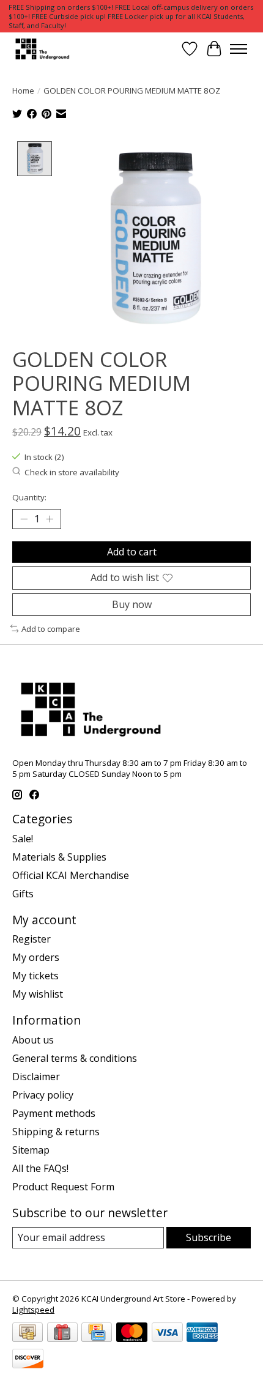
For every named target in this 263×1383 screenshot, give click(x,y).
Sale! (22, 838)
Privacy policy (42, 1095)
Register (31, 939)
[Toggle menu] (238, 49)
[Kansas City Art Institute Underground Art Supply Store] (41, 48)
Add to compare (50, 628)
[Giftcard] (62, 1333)
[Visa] (167, 1333)
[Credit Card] (96, 1333)
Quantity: (29, 497)
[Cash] (27, 1333)
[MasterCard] (131, 1333)
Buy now (132, 604)
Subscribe (208, 1237)
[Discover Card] (27, 1360)
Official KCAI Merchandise (70, 875)
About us (33, 1040)
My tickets (35, 975)
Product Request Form (63, 1186)
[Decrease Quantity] (24, 519)
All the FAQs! (40, 1168)
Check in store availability (71, 472)
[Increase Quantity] (49, 519)
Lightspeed (33, 1309)
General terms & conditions (74, 1058)
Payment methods (53, 1113)
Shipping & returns (56, 1131)
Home (23, 90)
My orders (35, 957)
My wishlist (37, 994)
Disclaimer (36, 1076)
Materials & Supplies (59, 857)
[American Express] (202, 1333)
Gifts (23, 893)
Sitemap (31, 1150)
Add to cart (132, 551)
